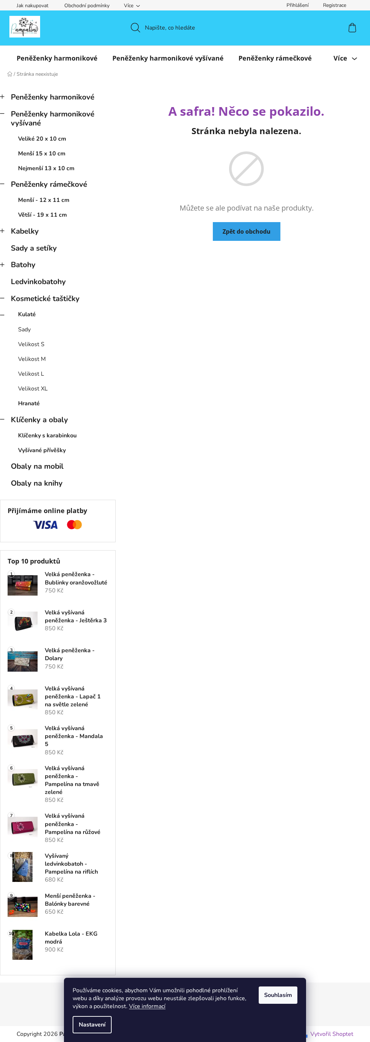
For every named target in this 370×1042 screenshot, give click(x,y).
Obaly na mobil (37, 466)
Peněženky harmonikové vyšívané (52, 118)
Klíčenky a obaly (39, 420)
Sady (24, 330)
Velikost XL (33, 389)
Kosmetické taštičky (45, 298)
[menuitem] (57, 58)
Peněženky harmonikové (52, 97)
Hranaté (29, 403)
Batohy (23, 265)
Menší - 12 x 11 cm (43, 200)
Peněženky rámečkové (49, 184)
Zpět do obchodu (247, 231)
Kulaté (27, 314)
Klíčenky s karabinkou (47, 436)
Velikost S (31, 344)
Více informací (147, 1006)
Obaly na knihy (37, 483)
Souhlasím (278, 995)
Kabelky (25, 231)
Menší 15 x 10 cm (41, 154)
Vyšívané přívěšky (42, 450)
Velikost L (31, 374)
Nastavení (92, 1025)
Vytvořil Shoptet (331, 1034)
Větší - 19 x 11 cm (42, 215)
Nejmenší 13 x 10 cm (46, 168)
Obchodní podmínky (86, 5)
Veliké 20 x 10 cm (42, 139)
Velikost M (32, 359)
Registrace (334, 5)
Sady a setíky (34, 248)
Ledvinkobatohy (38, 282)
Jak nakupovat (32, 5)
